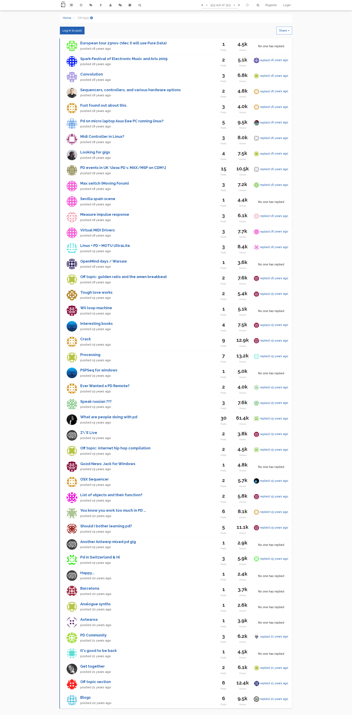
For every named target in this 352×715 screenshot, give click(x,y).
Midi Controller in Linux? (102, 136)
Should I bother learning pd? (106, 526)
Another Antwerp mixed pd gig (108, 542)
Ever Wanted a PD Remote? (105, 386)
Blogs (85, 697)
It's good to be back (98, 650)
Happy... (87, 573)
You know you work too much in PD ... (113, 510)
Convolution (91, 74)
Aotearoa (89, 619)
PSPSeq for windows (98, 370)
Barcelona (89, 588)
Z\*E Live (88, 432)
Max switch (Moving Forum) (104, 183)
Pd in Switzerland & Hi (100, 557)
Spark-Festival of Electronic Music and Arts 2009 (123, 59)
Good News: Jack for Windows (107, 464)
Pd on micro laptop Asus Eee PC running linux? (122, 121)
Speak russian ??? (96, 401)
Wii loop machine (96, 308)
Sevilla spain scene (97, 199)
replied (274, 60)
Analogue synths (95, 604)
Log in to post (72, 30)
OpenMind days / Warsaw (103, 261)
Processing (90, 355)
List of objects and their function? (111, 495)
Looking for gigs (95, 152)
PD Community (93, 635)
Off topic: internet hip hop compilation (115, 448)
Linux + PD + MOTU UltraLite (105, 245)
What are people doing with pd (108, 417)
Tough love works (96, 292)
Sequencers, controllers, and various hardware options (130, 90)
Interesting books (96, 323)
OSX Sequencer (94, 479)
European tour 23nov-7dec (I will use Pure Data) (123, 43)
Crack (85, 339)
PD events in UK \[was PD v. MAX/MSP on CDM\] (123, 167)
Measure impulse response (104, 214)
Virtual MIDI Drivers (97, 230)
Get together (92, 666)
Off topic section (95, 682)
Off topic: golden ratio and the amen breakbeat (123, 277)
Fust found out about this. (103, 105)
